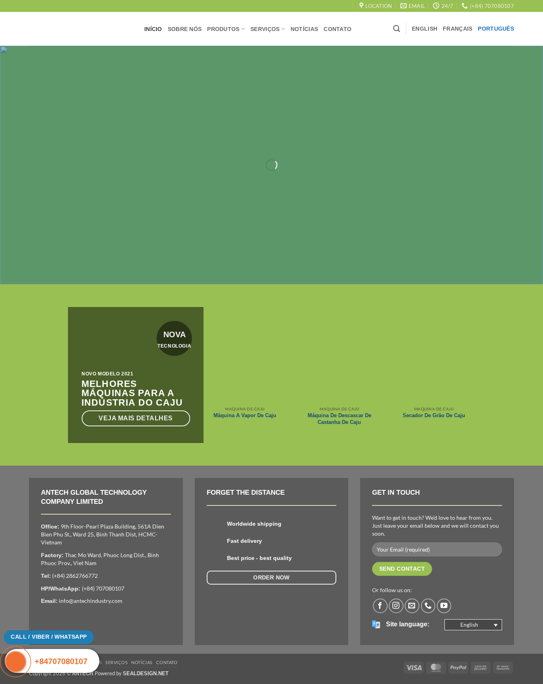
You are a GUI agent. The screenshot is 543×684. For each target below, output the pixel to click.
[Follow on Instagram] (396, 605)
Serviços (264, 29)
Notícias (304, 29)
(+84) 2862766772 (75, 575)
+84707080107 (61, 661)
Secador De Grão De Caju (434, 415)
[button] (473, 624)
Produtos (223, 29)
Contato (337, 29)
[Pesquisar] (396, 29)
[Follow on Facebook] (380, 605)
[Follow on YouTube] (444, 605)
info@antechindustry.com (90, 600)
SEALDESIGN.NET (146, 673)
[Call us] (428, 605)
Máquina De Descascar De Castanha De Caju (339, 418)
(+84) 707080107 (103, 588)
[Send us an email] (412, 605)
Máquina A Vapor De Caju (244, 415)
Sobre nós (185, 29)
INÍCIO (153, 29)
